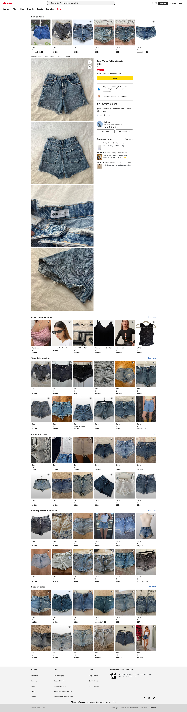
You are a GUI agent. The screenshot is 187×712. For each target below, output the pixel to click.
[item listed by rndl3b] (41, 450)
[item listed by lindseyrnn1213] (104, 374)
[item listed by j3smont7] (104, 603)
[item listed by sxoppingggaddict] (62, 526)
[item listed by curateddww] (83, 485)
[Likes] (152, 3)
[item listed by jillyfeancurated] (146, 526)
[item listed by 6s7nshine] (62, 485)
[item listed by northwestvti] (62, 562)
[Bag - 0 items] (156, 3)
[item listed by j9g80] (41, 638)
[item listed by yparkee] (41, 562)
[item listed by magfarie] (104, 485)
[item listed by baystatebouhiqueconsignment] (125, 485)
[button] (118, 127)
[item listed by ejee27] (62, 638)
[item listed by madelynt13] (62, 409)
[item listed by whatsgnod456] (104, 526)
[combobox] (81, 3)
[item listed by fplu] (104, 638)
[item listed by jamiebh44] (125, 409)
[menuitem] (6, 9)
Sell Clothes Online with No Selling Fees (101, 702)
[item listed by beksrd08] (41, 374)
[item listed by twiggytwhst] (125, 638)
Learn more (107, 91)
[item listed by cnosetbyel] (83, 409)
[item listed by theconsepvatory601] (146, 485)
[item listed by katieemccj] (104, 562)
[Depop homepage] (7, 3)
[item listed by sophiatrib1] (146, 409)
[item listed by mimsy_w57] (125, 603)
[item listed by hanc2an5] (125, 374)
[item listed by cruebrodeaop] (41, 526)
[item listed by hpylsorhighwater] (146, 638)
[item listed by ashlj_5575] (125, 526)
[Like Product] (48, 21)
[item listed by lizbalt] (41, 333)
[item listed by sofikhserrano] (83, 562)
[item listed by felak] (146, 562)
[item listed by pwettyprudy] (62, 450)
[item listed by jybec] (146, 374)
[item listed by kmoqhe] (83, 450)
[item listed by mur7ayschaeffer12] (83, 526)
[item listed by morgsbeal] (104, 450)
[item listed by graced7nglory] (146, 603)
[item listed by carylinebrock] (83, 638)
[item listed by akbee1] (41, 603)
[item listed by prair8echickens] (41, 485)
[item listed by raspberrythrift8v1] (62, 603)
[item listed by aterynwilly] (41, 409)
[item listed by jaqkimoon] (83, 374)
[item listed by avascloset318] (104, 409)
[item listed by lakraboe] (62, 374)
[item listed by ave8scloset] (125, 562)
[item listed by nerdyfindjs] (125, 450)
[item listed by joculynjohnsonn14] (146, 450)
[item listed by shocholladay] (83, 603)
